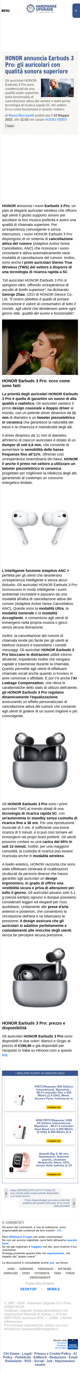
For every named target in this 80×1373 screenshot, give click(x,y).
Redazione (57, 1357)
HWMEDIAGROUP (40, 1277)
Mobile (53, 1289)
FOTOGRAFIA (41, 1273)
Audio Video (56, 119)
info (59, 1230)
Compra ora (54, 1107)
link (5, 1055)
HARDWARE (26, 1269)
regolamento (55, 1253)
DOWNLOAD (11, 1273)
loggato (36, 1246)
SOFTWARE (64, 1269)
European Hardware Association (61, 1345)
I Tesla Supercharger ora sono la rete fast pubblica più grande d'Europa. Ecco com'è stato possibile (46, 1203)
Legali (27, 1353)
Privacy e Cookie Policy (52, 1353)
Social (39, 1361)
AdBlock (40, 1357)
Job (49, 1361)
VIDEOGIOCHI (45, 1269)
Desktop (28, 1289)
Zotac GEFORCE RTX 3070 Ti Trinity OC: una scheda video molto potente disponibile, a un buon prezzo (34, 1193)
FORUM (70, 1273)
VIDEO (57, 1273)
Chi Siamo (11, 1353)
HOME (11, 1269)
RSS (27, 1361)
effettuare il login (21, 1236)
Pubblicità (23, 1357)
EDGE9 (26, 1273)
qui (52, 1262)
